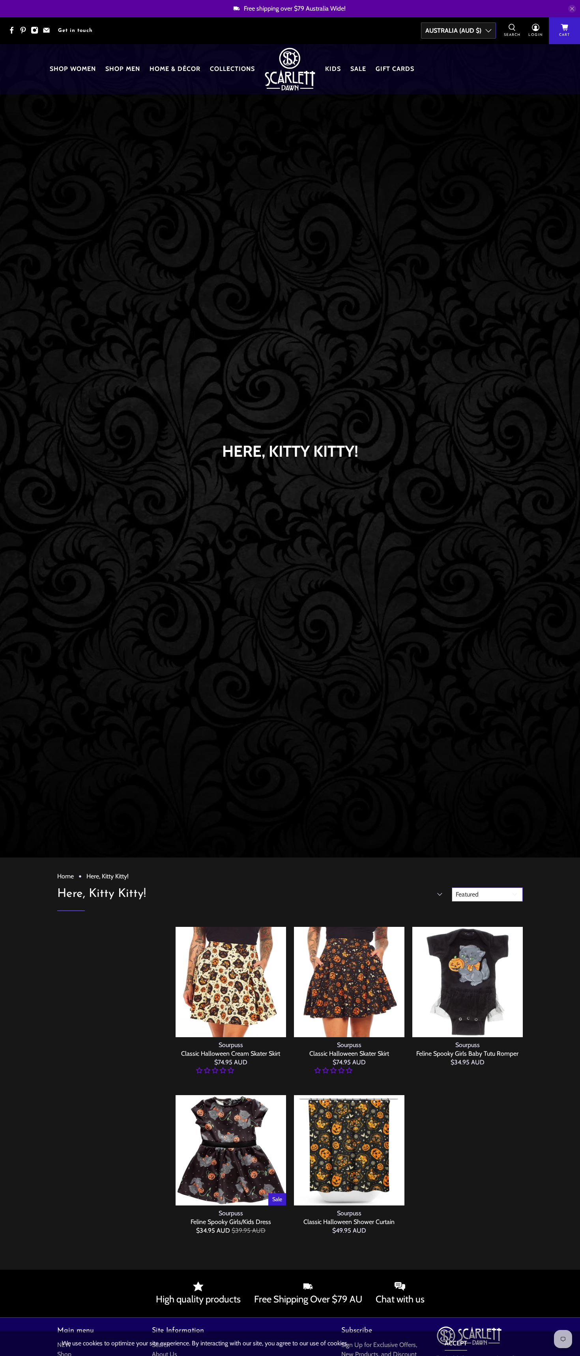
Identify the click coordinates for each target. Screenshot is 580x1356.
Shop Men (122, 69)
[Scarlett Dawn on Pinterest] (25, 32)
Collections (232, 69)
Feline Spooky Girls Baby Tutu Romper (467, 1053)
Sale (358, 69)
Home (65, 876)
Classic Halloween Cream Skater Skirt (230, 1053)
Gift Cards (395, 69)
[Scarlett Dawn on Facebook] (13, 32)
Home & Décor (175, 69)
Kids (333, 69)
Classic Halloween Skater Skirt (349, 1053)
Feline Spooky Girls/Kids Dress (231, 1222)
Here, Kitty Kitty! (107, 876)
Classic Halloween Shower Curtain (349, 1222)
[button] (215, 1070)
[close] (572, 9)
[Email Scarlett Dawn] (48, 32)
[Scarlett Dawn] (290, 69)
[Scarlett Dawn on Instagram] (36, 32)
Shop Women (73, 69)
